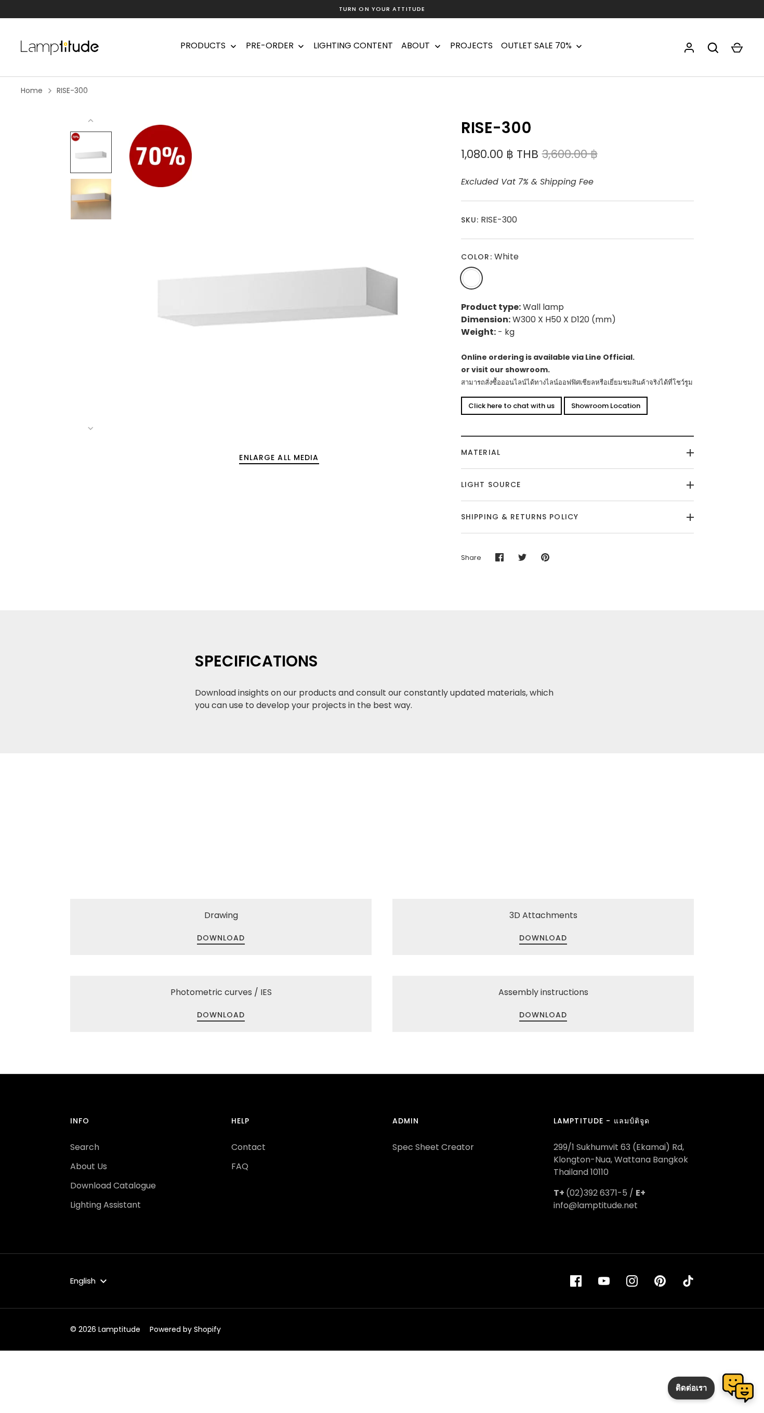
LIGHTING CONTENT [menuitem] (353, 45)
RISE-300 (72, 90)
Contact (248, 1147)
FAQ (239, 1166)
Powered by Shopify (185, 1329)
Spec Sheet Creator (433, 1147)
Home (32, 90)
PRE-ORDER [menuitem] (270, 45)
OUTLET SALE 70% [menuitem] (536, 45)
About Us (88, 1166)
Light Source (491, 484)
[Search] (713, 47)
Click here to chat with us (511, 406)
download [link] (221, 938)
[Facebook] (575, 1281)
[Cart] (737, 47)
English (83, 1280)
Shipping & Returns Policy (519, 517)
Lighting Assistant (105, 1205)
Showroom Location (605, 406)
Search (84, 1147)
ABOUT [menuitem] (415, 45)
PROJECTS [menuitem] (471, 45)
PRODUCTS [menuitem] (203, 45)
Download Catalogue (113, 1186)
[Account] (689, 47)
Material (480, 452)
